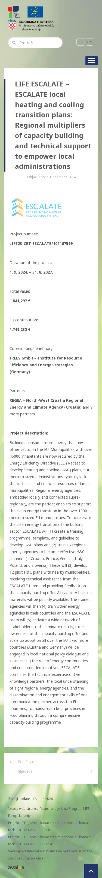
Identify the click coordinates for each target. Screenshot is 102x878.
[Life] (35, 11)
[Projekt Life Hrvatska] (14, 11)
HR (81, 41)
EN (89, 41)
